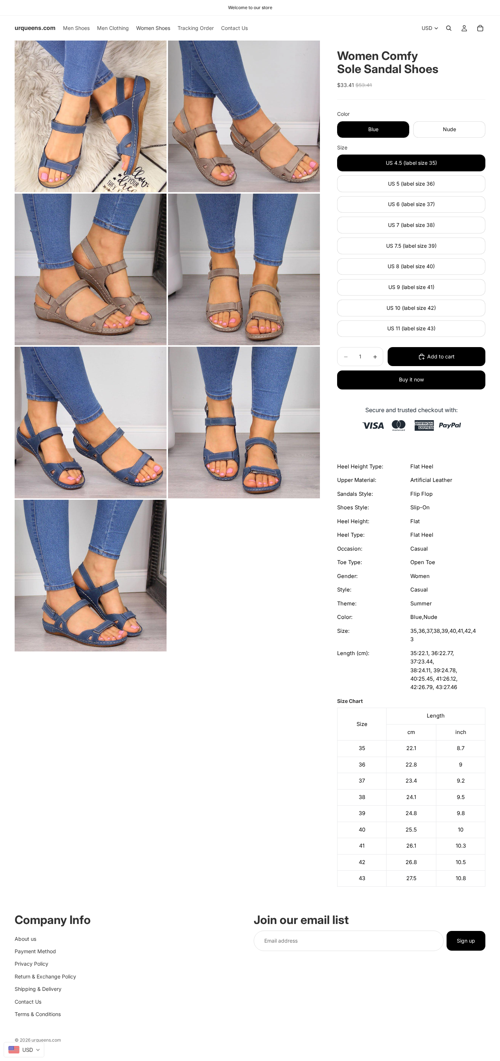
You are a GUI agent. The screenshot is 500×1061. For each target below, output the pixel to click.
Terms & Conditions (38, 1014)
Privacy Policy (31, 964)
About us (25, 938)
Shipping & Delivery (38, 989)
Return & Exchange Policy (45, 976)
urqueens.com (46, 1040)
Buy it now (411, 379)
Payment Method (35, 951)
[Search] (449, 28)
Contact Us (28, 1001)
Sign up (466, 940)
